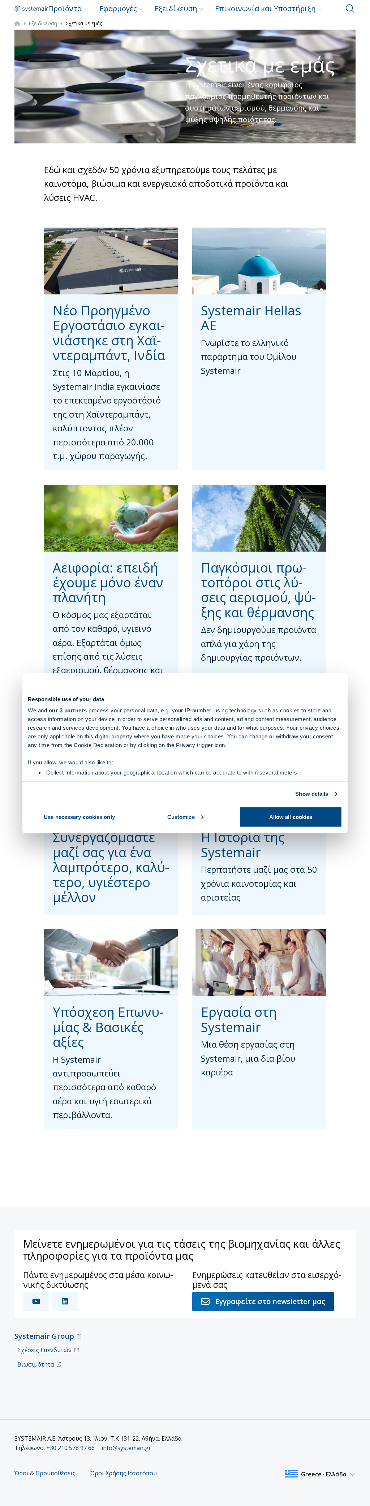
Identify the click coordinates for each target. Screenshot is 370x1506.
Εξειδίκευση (176, 8)
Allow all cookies (291, 817)
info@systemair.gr (126, 1448)
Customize (181, 817)
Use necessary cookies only (79, 817)
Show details (311, 794)
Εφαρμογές (118, 8)
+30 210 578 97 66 (70, 1448)
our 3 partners (68, 710)
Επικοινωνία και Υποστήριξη (265, 8)
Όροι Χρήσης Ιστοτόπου (123, 1473)
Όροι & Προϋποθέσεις (45, 1473)
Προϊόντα (65, 8)
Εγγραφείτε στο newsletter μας (270, 1301)
